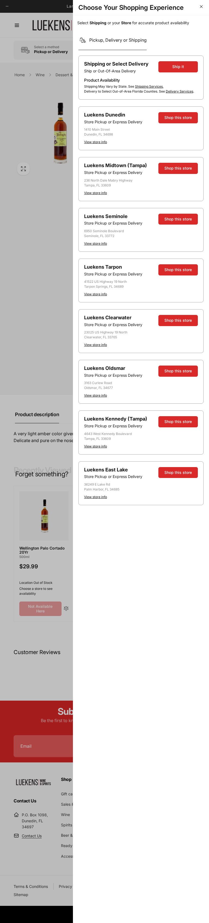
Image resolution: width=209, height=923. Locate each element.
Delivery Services (179, 91)
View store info (95, 142)
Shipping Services (149, 86)
